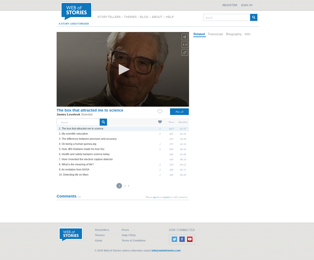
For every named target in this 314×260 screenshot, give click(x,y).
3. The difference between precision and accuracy (88, 138)
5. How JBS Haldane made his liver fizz (81, 149)
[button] (123, 69)
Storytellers (102, 229)
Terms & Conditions (134, 240)
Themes (100, 235)
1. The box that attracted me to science (81, 128)
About (98, 240)
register (166, 197)
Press (125, 229)
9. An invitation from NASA (74, 169)
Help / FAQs (129, 235)
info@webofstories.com (166, 250)
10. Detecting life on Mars (73, 174)
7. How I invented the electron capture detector (86, 159)
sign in (156, 197)
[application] (123, 69)
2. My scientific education (73, 133)
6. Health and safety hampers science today (84, 154)
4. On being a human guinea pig (77, 143)
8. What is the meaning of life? (76, 164)
